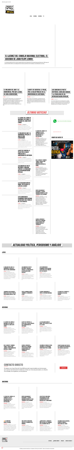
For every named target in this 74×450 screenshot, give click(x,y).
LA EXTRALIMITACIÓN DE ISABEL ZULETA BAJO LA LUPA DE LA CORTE (24, 184)
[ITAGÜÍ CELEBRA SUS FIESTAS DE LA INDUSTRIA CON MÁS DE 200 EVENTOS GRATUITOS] (64, 340)
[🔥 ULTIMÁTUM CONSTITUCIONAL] (10, 416)
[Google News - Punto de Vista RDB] (62, 127)
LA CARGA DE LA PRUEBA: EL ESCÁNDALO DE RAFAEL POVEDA (63, 293)
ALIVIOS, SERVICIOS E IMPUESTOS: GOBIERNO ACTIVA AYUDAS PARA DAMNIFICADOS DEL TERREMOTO (40, 221)
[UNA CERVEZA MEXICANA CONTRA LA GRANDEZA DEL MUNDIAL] (28, 416)
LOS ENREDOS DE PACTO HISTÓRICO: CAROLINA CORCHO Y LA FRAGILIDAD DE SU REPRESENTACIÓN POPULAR (24, 169)
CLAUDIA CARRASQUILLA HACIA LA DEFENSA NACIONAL (46, 292)
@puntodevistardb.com (57, 131)
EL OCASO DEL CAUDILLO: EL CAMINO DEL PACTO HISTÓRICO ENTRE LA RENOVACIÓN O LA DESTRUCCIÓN (41, 133)
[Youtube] (68, 2)
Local (52, 99)
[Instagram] (65, 2)
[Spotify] (71, 2)
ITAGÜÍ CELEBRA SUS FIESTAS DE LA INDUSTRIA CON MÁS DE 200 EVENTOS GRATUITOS (64, 347)
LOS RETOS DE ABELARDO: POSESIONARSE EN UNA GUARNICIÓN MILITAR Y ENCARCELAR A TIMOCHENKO (45, 398)
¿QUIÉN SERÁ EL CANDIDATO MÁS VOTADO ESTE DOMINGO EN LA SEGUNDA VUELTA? (46, 422)
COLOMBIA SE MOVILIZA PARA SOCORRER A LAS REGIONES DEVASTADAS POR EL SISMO (46, 347)
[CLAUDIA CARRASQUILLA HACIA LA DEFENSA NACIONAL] (46, 287)
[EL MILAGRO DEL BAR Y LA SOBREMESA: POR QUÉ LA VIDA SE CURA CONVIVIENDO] (13, 81)
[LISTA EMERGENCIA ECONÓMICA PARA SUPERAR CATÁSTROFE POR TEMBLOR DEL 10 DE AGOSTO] (9, 202)
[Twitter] (60, 2)
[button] (43, 16)
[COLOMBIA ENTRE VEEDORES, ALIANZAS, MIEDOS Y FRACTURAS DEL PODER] (64, 416)
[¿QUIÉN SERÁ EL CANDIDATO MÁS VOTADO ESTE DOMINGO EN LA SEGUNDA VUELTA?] (46, 416)
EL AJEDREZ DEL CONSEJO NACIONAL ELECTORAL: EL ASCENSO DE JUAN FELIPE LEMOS (24, 120)
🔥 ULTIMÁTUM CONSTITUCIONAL (7, 421)
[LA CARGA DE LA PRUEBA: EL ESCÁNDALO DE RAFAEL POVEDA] (64, 287)
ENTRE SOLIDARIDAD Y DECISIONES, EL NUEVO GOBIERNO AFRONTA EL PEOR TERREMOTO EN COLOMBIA (41, 192)
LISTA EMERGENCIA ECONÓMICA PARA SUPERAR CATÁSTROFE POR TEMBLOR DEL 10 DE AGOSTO (25, 199)
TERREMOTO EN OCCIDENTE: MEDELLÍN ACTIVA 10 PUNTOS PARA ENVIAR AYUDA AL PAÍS (10, 293)
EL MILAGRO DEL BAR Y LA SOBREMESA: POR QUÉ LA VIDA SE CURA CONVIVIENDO (13, 92)
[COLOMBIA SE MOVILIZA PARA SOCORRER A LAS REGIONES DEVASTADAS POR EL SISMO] (46, 340)
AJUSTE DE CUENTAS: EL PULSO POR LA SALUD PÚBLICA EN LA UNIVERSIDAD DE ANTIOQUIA (37, 92)
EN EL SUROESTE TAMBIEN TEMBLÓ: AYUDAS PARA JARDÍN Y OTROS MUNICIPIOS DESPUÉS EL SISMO (41, 162)
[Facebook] (57, 2)
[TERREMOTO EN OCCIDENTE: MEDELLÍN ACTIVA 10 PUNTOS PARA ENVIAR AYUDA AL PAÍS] (10, 287)
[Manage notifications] (2, 448)
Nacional (37, 137)
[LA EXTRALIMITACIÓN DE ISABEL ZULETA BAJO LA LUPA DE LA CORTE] (9, 188)
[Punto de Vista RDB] (10, 9)
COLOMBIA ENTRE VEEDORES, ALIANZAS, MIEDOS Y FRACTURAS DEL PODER (64, 422)
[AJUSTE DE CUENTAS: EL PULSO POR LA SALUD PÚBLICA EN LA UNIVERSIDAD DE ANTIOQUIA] (37, 81)
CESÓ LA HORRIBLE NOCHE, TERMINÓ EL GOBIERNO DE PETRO (27, 293)
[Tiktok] (63, 2)
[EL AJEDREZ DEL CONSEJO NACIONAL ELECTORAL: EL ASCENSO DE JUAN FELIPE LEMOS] (28, 40)
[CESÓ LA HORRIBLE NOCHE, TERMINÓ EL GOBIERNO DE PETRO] (28, 287)
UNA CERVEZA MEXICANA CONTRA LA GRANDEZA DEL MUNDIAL (27, 422)
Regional (19, 124)
